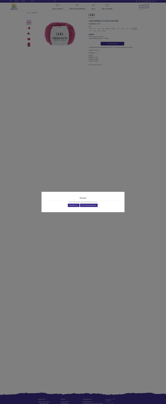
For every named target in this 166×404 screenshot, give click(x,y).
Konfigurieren (74, 205)
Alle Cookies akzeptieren (89, 205)
